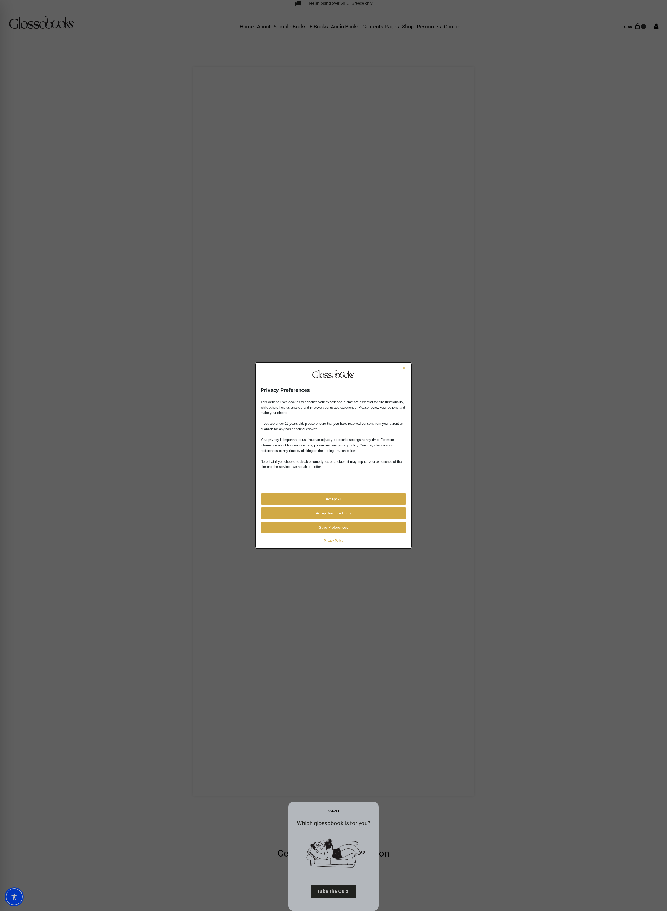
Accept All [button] (333, 499)
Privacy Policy (333, 541)
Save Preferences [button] (333, 527)
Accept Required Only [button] (333, 513)
